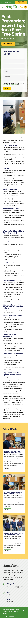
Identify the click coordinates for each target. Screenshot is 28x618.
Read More (8, 468)
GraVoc (12, 616)
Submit (7, 88)
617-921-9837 (10, 601)
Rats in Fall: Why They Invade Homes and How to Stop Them (12, 452)
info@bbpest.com (11, 595)
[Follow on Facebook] (23, 610)
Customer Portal (21, 2)
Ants (9, 38)
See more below (8, 44)
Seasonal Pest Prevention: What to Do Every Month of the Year (13, 534)
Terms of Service (14, 84)
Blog (12, 38)
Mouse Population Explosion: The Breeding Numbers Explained (13, 493)
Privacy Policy (6, 84)
